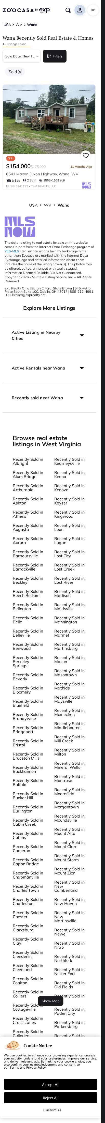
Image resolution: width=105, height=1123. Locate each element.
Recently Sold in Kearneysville (69, 461)
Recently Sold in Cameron (28, 848)
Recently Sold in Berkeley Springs (28, 661)
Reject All (51, 1097)
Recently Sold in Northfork (69, 958)
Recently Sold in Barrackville (28, 567)
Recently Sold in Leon (69, 527)
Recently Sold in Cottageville (28, 1007)
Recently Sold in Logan (69, 540)
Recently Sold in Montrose (69, 778)
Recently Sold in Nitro (69, 945)
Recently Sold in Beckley (28, 580)
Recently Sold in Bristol (28, 742)
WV (47, 205)
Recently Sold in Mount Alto (69, 831)
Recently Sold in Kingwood (69, 514)
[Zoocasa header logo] (26, 10)
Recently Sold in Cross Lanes (28, 1020)
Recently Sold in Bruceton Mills (28, 756)
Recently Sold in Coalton (28, 980)
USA (33, 205)
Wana (64, 205)
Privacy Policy (36, 1067)
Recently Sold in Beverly (28, 676)
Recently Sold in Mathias (69, 685)
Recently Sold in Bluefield (28, 703)
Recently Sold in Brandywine (28, 716)
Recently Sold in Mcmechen (69, 712)
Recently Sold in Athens (28, 514)
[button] (49, 335)
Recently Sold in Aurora (28, 540)
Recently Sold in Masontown (69, 672)
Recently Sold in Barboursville (28, 553)
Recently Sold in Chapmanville (28, 875)
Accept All (50, 1084)
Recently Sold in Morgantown (69, 804)
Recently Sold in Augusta (28, 527)
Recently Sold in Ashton (28, 500)
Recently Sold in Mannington (69, 619)
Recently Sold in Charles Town (28, 888)
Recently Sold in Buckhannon (28, 769)
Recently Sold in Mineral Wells (69, 765)
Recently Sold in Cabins (28, 835)
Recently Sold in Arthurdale (28, 487)
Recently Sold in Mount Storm (69, 857)
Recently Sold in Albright (28, 461)
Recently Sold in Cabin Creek (28, 822)
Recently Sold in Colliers (28, 993)
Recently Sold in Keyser (69, 500)
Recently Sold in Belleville (28, 633)
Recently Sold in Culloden (28, 1033)
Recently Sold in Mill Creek (69, 738)
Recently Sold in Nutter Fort (69, 971)
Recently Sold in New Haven (69, 901)
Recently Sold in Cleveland (28, 967)
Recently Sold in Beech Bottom (28, 593)
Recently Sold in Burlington (28, 808)
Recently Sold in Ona (69, 998)
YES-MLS (12, 251)
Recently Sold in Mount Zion (69, 870)
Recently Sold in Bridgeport (28, 729)
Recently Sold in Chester (28, 914)
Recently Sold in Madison (69, 593)
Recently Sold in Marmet (69, 633)
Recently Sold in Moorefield (69, 791)
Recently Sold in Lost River (69, 580)
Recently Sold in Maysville (69, 699)
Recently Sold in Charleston (28, 901)
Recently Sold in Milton (69, 752)
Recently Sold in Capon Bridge (28, 861)
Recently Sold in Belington (28, 606)
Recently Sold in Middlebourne (69, 725)
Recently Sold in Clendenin (28, 954)
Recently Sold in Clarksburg (28, 927)
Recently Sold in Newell (69, 931)
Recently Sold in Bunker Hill (28, 795)
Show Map (50, 1001)
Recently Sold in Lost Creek (69, 567)
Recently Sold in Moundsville (69, 818)
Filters (58, 56)
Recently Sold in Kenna (69, 474)
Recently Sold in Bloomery (28, 690)
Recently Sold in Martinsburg (69, 646)
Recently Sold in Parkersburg (69, 1024)
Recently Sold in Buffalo (28, 782)
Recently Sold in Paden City (69, 1011)
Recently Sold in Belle (28, 619)
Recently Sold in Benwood (28, 646)
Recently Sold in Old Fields (69, 984)
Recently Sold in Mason (69, 659)
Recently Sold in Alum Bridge (28, 474)
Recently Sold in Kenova (69, 487)
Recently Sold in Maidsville (69, 606)
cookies (21, 1055)
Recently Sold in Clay (28, 941)
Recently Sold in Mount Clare (69, 844)
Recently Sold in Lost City (69, 553)
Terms (14, 1067)
